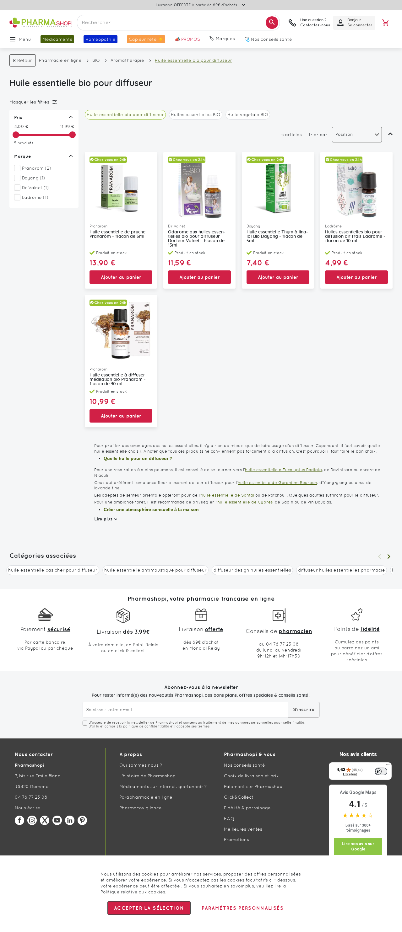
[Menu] (388, 766)
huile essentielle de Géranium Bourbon (277, 482)
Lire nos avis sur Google (358, 846)
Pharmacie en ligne (60, 60)
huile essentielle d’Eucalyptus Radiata (283, 469)
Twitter (44, 820)
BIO (96, 60)
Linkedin (69, 820)
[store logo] (40, 23)
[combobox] (178, 22)
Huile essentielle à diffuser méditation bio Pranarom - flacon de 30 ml (118, 379)
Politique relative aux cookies (132, 891)
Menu (25, 39)
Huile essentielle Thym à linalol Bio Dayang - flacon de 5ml (277, 236)
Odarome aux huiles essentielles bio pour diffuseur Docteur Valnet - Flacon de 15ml (196, 239)
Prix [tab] (18, 117)
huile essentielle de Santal (227, 495)
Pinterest (82, 820)
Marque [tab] (22, 156)
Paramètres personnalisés (242, 908)
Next (389, 556)
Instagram (32, 820)
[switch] (381, 771)
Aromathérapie (127, 60)
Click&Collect (238, 797)
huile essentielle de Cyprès (245, 502)
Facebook (19, 820)
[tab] (42, 102)
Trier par (317, 134)
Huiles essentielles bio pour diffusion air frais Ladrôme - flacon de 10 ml (355, 236)
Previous (379, 556)
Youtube (57, 820)
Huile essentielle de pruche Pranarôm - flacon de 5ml (117, 234)
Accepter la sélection (149, 908)
